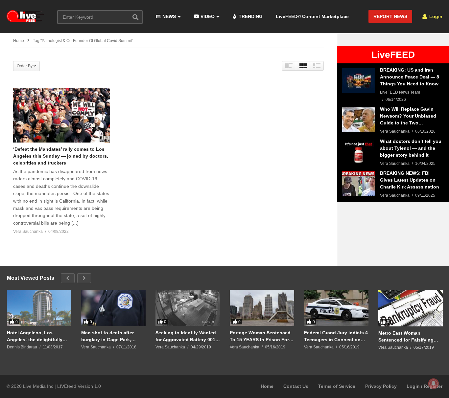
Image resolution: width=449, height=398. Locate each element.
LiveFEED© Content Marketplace (312, 16)
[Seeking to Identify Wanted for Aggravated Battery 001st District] (187, 308)
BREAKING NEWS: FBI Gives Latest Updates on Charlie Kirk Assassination (409, 179)
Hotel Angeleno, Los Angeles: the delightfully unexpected (34, 336)
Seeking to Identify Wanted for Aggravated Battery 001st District (187, 336)
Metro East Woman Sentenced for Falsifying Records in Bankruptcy (406, 336)
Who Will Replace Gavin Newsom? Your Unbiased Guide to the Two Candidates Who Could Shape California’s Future (408, 116)
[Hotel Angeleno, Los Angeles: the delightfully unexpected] (39, 308)
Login (435, 16)
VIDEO (207, 16)
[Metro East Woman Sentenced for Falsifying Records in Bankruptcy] (410, 308)
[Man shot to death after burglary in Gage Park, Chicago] (113, 308)
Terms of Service (336, 386)
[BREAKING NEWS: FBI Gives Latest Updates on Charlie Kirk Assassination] (358, 183)
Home (267, 386)
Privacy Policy (381, 386)
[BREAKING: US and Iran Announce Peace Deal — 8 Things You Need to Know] (358, 80)
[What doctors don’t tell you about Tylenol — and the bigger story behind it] (358, 152)
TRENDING (250, 16)
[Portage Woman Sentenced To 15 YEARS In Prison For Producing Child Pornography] (262, 308)
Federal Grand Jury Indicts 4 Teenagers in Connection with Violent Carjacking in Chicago (336, 336)
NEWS (168, 16)
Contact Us (295, 386)
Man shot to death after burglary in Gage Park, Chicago (107, 336)
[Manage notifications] (433, 383)
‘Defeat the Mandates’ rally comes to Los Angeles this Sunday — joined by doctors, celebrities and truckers (60, 156)
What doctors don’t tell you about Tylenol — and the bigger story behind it (410, 148)
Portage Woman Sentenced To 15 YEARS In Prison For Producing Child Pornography (260, 336)
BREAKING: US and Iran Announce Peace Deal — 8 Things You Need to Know (409, 76)
